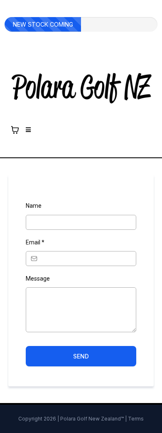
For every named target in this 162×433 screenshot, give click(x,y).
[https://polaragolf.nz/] (81, 88)
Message (38, 278)
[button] (27, 130)
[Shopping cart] (15, 130)
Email (35, 242)
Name (34, 205)
